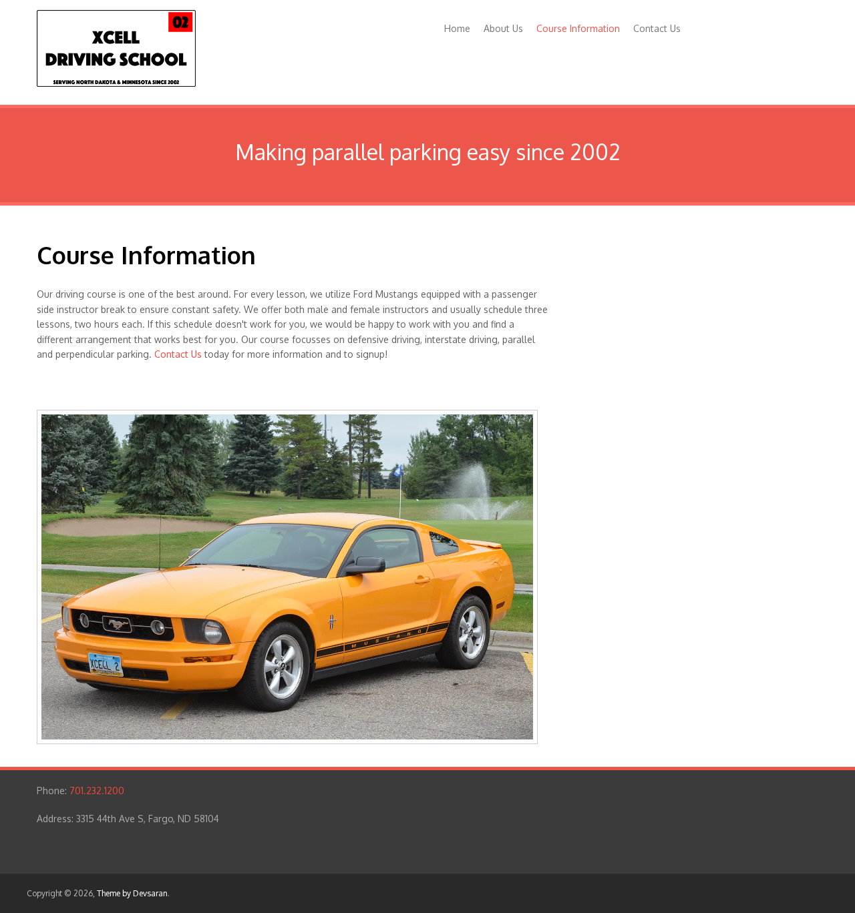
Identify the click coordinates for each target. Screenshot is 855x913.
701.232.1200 (96, 790)
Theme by (115, 893)
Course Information (578, 28)
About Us (503, 28)
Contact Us (657, 28)
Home (457, 28)
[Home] (116, 83)
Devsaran (150, 893)
